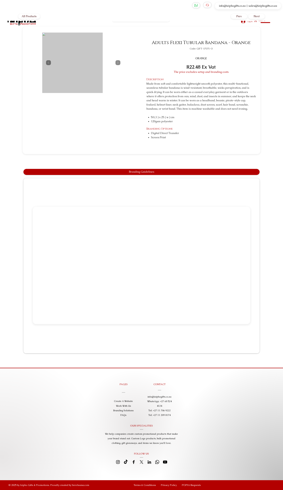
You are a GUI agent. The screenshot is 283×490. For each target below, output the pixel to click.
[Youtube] (165, 462)
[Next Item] (117, 62)
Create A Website (123, 401)
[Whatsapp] (157, 462)
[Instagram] (117, 462)
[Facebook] (133, 462)
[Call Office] (207, 5)
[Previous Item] (48, 62)
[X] (141, 462)
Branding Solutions (123, 410)
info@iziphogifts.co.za (232, 6)
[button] (191, 485)
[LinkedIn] (149, 462)
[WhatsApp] (196, 5)
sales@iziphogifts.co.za (262, 6)
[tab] (141, 172)
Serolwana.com (80, 485)
